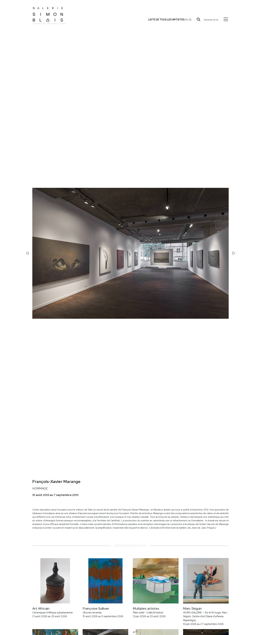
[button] (17, 253)
